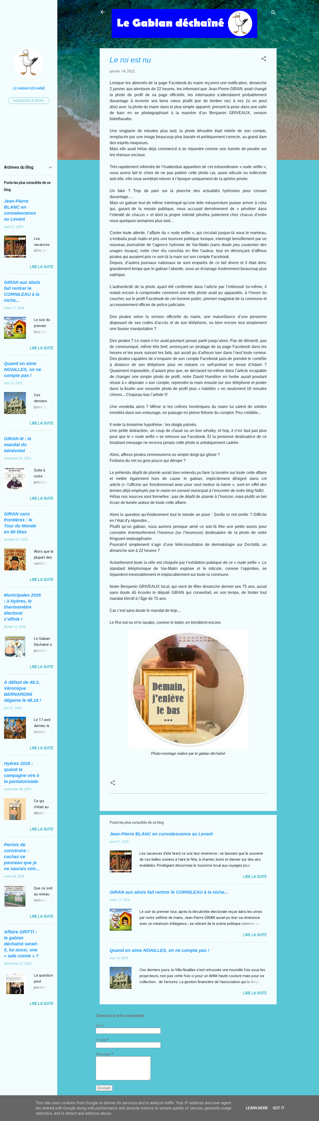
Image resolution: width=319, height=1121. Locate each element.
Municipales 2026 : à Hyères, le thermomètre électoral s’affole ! (22, 607)
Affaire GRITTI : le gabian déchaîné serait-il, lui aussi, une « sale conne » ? (21, 943)
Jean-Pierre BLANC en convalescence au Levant (161, 833)
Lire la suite (255, 876)
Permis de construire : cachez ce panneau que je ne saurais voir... (21, 856)
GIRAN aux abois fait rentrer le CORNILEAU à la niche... (169, 892)
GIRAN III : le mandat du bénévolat (17, 444)
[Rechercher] (274, 13)
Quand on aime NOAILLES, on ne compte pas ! (159, 950)
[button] (264, 59)
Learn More (257, 1108)
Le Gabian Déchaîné (29, 88)
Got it (278, 1108)
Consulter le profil (28, 100)
